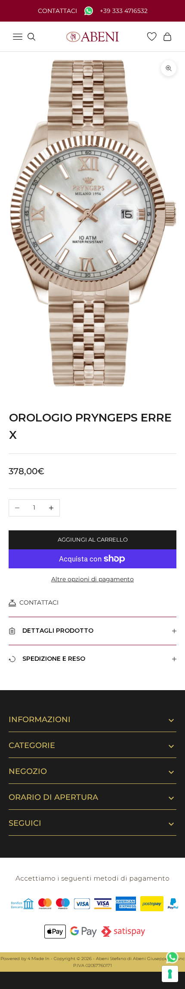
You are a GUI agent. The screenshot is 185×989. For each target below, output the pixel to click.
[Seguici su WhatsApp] (172, 957)
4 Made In (38, 958)
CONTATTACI (39, 602)
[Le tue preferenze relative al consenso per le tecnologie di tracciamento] (170, 974)
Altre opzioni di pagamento (92, 579)
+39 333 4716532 (124, 11)
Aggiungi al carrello (93, 539)
